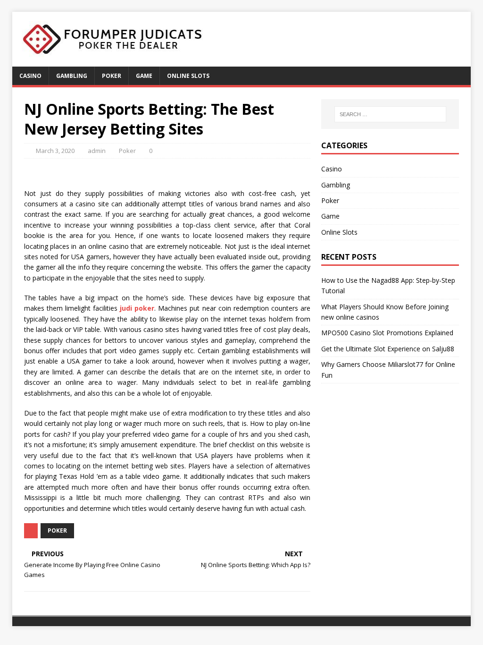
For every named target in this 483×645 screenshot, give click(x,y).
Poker (111, 76)
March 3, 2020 (55, 150)
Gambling (71, 76)
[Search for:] (390, 114)
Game (144, 76)
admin (97, 150)
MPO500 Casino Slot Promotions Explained (387, 332)
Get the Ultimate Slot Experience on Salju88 (387, 348)
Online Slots (188, 76)
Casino (30, 76)
